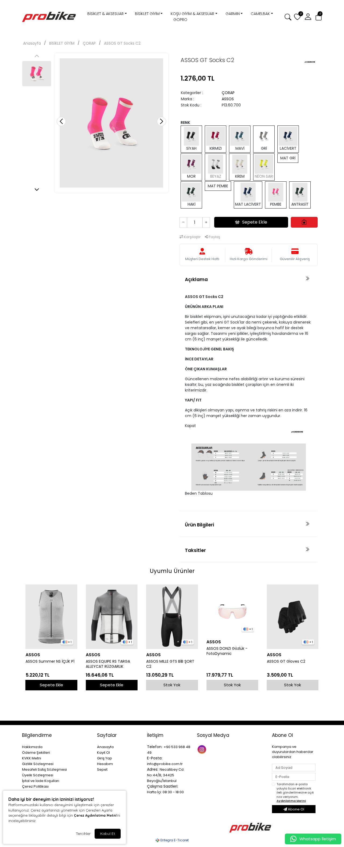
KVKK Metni (31, 758)
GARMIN (232, 13)
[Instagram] (202, 749)
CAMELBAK (260, 13)
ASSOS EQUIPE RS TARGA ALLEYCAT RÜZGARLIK (108, 664)
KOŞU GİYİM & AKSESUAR (192, 13)
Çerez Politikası (35, 786)
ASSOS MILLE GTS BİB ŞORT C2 (170, 664)
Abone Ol (295, 809)
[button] (318, 17)
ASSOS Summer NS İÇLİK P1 (50, 661)
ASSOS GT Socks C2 (122, 43)
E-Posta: (154, 758)
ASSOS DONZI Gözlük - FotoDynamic (227, 651)
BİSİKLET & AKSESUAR (105, 13)
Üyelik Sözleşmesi (37, 775)
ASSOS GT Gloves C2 (286, 661)
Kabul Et (107, 833)
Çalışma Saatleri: (162, 786)
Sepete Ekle (51, 685)
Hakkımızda (32, 746)
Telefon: (154, 746)
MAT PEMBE (218, 186)
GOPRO (180, 19)
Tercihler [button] (83, 833)
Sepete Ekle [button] (254, 222)
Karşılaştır (192, 236)
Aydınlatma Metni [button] (291, 801)
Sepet (102, 769)
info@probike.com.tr (165, 763)
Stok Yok (171, 685)
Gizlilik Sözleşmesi (37, 763)
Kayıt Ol (103, 752)
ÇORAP (89, 43)
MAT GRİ (287, 158)
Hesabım (105, 763)
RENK (185, 122)
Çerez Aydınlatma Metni (95, 815)
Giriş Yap (104, 758)
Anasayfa (32, 43)
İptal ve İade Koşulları (40, 780)
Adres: (152, 769)
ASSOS (228, 99)
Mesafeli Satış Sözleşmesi (44, 769)
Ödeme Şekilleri (36, 752)
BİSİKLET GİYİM (147, 13)
